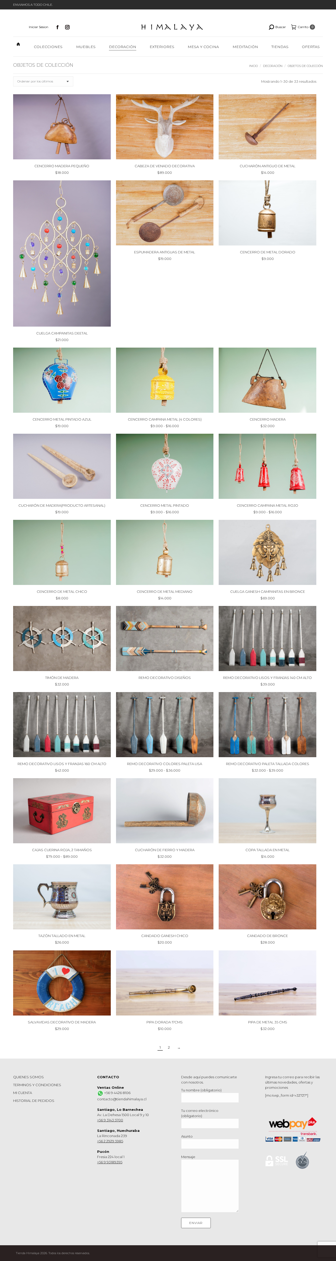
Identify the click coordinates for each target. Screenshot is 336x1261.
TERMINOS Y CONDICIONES (37, 1085)
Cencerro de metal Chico (62, 591)
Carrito (305, 27)
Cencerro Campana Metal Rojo (267, 505)
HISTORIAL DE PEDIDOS (33, 1100)
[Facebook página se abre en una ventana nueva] (57, 27)
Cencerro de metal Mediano (164, 591)
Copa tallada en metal (267, 850)
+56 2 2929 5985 (110, 1141)
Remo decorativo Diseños (165, 678)
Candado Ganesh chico (164, 936)
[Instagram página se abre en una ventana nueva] (67, 27)
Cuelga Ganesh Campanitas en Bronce (267, 591)
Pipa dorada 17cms (164, 1022)
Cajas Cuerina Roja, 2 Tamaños (62, 850)
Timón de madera (61, 678)
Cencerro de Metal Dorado (267, 252)
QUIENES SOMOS (28, 1077)
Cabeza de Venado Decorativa (165, 166)
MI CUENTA (22, 1093)
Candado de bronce (267, 936)
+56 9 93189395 (109, 1162)
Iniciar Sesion (38, 27)
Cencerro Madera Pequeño (61, 166)
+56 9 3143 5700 (110, 1120)
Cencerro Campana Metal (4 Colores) (165, 419)
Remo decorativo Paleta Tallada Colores (267, 764)
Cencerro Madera (268, 419)
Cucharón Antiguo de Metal (267, 166)
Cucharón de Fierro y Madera (165, 850)
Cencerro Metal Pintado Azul (62, 419)
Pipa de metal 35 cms (267, 1022)
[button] (104, 152)
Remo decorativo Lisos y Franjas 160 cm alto (62, 764)
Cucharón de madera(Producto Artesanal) (61, 505)
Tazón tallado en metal (61, 936)
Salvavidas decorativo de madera (62, 1022)
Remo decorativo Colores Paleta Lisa (164, 764)
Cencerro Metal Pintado (164, 505)
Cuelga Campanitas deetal (62, 333)
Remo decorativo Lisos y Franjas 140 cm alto (267, 678)
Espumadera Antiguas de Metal (164, 252)
